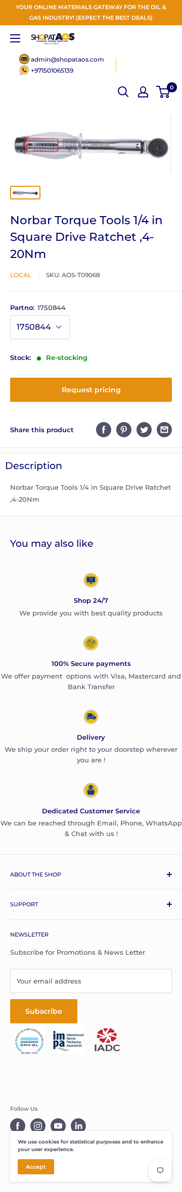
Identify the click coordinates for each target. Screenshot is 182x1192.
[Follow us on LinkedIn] (78, 1125)
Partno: (38, 307)
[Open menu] (15, 38)
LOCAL (20, 275)
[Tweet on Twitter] (144, 429)
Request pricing (91, 389)
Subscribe (43, 1011)
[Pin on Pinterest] (123, 429)
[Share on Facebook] (103, 429)
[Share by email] (164, 429)
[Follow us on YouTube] (58, 1125)
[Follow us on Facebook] (17, 1125)
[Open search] (123, 91)
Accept (36, 1166)
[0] (163, 92)
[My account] (143, 91)
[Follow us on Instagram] (38, 1125)
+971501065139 (52, 70)
